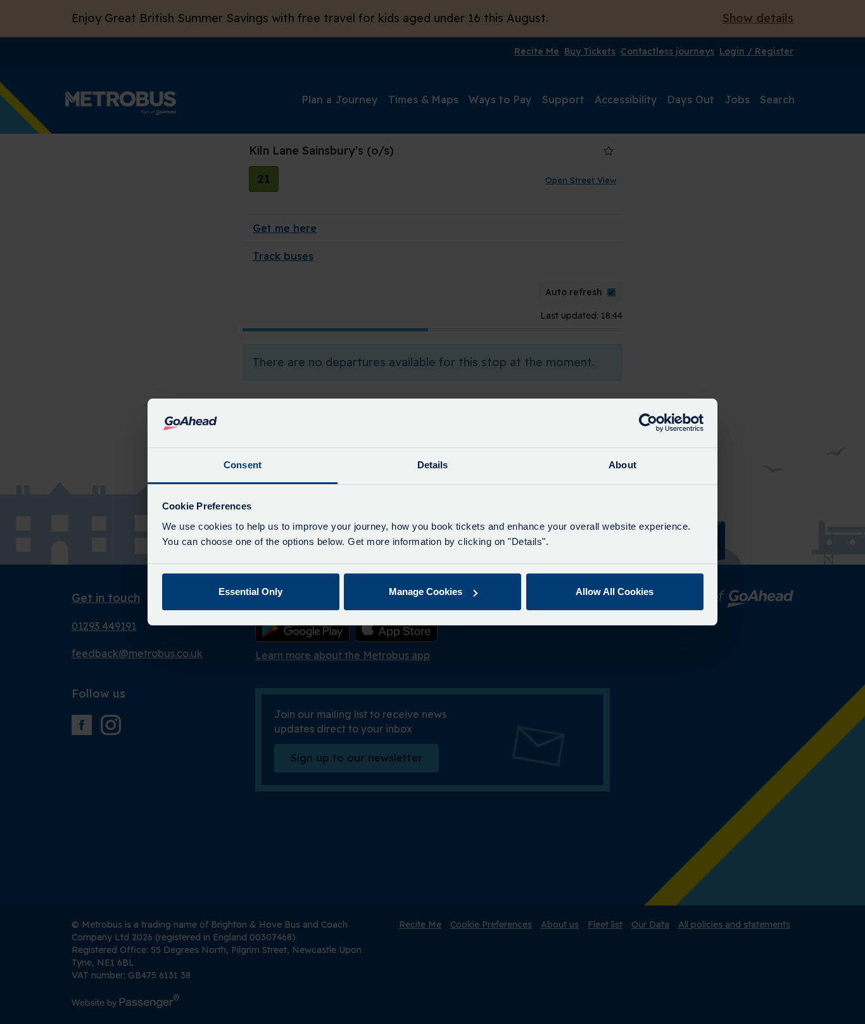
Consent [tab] (243, 464)
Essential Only (250, 591)
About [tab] (622, 464)
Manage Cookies (425, 591)
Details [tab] (432, 464)
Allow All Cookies (614, 591)
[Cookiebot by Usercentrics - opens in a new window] (648, 423)
